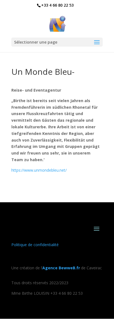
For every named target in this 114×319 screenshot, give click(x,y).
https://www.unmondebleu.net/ (39, 170)
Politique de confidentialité (35, 244)
